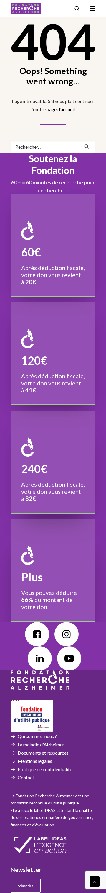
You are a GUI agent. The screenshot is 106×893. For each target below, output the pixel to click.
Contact (26, 777)
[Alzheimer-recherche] (26, 8)
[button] (92, 8)
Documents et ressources (43, 752)
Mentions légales (35, 761)
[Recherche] (74, 8)
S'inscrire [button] (25, 886)
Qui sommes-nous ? (37, 736)
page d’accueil (61, 109)
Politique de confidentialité (45, 769)
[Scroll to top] (95, 881)
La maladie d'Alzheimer (41, 744)
